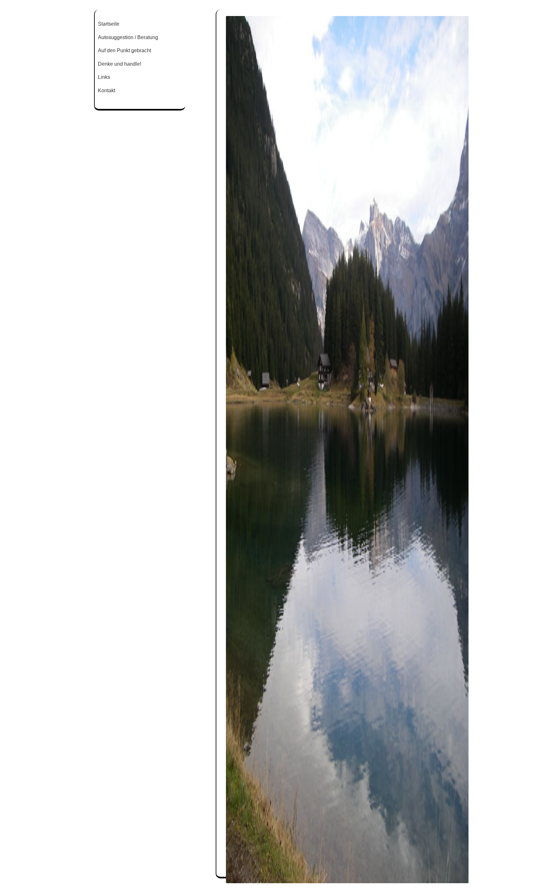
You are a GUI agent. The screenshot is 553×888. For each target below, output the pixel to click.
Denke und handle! (119, 64)
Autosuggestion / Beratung (128, 37)
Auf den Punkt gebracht (124, 50)
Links (104, 77)
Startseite (108, 24)
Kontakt (106, 90)
